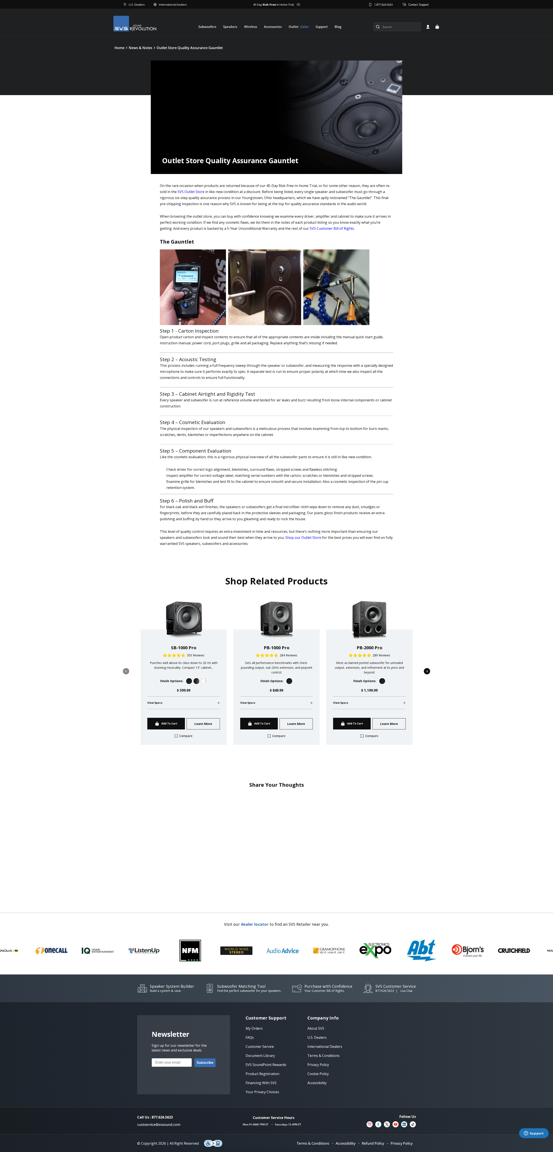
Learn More (203, 724)
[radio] (189, 681)
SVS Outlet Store (191, 191)
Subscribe (205, 1062)
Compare (185, 736)
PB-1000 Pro (276, 648)
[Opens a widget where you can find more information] (534, 1133)
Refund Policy (373, 1143)
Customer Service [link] (260, 1046)
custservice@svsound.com (158, 1124)
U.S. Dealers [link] (317, 1037)
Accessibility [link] (317, 1082)
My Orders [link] (254, 1028)
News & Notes (140, 47)
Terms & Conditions (313, 1143)
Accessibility (345, 1143)
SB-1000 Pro (183, 648)
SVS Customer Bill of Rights (332, 228)
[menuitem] (207, 26)
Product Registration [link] (262, 1073)
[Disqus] (276, 847)
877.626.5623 (384, 991)
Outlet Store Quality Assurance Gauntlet (190, 47)
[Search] (377, 26)
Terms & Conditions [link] (323, 1055)
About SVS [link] (315, 1028)
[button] (437, 26)
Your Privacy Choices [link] (262, 1092)
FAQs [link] (250, 1037)
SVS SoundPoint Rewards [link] (266, 1064)
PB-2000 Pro (369, 648)
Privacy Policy (402, 1143)
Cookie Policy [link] (318, 1073)
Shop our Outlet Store (303, 537)
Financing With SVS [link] (261, 1082)
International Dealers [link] (324, 1046)
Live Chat (406, 990)
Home (119, 47)
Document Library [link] (260, 1055)
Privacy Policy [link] (318, 1064)
